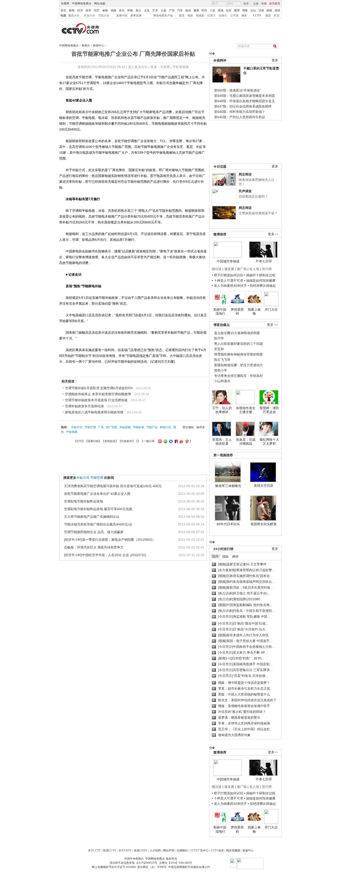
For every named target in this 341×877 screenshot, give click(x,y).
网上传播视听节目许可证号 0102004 (114, 867)
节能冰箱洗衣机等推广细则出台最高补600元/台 (98, 524)
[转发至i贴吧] (176, 441)
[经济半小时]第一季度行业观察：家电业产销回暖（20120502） (109, 539)
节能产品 (152, 427)
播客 (244, 15)
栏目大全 (89, 15)
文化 (147, 10)
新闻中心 (98, 45)
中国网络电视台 (81, 3)
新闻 (71, 10)
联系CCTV (109, 850)
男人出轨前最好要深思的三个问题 (238, 344)
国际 (225, 556)
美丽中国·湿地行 (220, 312)
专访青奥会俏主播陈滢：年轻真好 (238, 376)
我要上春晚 (254, 312)
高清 (181, 15)
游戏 (277, 10)
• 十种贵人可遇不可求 (228, 280)
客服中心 (248, 850)
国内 (215, 556)
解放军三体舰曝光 (228, 486)
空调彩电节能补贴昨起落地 (83, 501)
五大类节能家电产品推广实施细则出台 (91, 516)
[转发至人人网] (170, 441)
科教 (130, 10)
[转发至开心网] (159, 441)
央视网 (65, 3)
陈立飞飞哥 (222, 360)
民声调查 (245, 191)
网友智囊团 (233, 850)
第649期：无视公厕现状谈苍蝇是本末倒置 (244, 96)
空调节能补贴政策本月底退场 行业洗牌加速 (96, 400)
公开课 (234, 15)
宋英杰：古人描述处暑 (222, 442)
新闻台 (86, 45)
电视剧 (200, 15)
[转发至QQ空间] (164, 441)
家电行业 (165, 427)
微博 (237, 10)
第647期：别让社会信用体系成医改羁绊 (243, 106)
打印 (79, 441)
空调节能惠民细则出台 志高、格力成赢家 (93, 532)
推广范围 (111, 427)
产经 (172, 10)
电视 (63, 15)
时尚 (204, 10)
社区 (229, 10)
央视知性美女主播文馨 (245, 410)
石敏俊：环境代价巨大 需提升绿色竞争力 (93, 547)
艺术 (155, 10)
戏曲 (113, 10)
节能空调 (90, 427)
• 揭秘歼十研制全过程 (259, 275)
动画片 (223, 15)
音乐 (122, 10)
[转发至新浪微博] (180, 441)
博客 (245, 10)
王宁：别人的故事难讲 (222, 410)
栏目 (277, 15)
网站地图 (99, 3)
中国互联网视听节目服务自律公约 (189, 867)
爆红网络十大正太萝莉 (269, 442)
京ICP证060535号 (146, 862)
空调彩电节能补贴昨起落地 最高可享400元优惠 (98, 509)
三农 (212, 10)
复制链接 (110, 441)
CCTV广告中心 (199, 850)
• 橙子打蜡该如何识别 (227, 275)
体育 (88, 10)
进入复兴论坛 (138, 67)
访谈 (261, 10)
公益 (163, 10)
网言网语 (245, 174)
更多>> (273, 234)
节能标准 (138, 427)
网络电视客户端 (163, 15)
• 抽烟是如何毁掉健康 (259, 280)
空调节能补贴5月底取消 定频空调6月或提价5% (99, 388)
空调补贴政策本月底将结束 (84, 406)
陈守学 (219, 338)
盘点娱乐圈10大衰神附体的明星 (237, 333)
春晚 (105, 10)
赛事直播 (136, 15)
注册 (256, 3)
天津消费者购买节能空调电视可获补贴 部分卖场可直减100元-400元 (113, 486)
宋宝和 (219, 349)
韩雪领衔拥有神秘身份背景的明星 (238, 354)
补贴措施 (125, 427)
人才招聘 (155, 850)
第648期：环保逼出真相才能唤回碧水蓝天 (244, 101)
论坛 (253, 10)
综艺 (97, 10)
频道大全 (73, 15)
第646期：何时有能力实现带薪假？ (239, 112)
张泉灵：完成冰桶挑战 (245, 442)
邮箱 (269, 10)
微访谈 (217, 269)
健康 (196, 10)
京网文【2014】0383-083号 (175, 862)
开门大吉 (271, 309)
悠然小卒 (220, 370)
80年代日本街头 (228, 524)
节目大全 (103, 15)
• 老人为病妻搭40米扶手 (229, 285)
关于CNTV (125, 850)
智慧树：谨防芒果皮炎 (269, 410)
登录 (246, 3)
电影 (190, 15)
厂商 (101, 427)
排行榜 (267, 269)
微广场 (242, 269)
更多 (275, 60)
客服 (264, 3)
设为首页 (274, 3)
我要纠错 (93, 441)
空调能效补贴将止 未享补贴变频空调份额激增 (98, 394)
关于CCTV (94, 850)
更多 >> (272, 324)
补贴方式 (76, 427)
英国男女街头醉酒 (264, 524)
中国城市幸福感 (228, 261)
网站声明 (168, 850)
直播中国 (121, 15)
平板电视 (71, 432)
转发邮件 (126, 441)
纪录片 (211, 15)
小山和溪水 (222, 381)
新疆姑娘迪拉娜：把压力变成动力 (238, 365)
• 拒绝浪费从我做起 (262, 285)
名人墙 (254, 269)
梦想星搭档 (237, 312)
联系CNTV (140, 850)
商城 (220, 10)
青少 (138, 10)
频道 (268, 15)
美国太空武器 (263, 485)
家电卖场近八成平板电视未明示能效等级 (94, 412)
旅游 (188, 10)
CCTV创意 (217, 850)
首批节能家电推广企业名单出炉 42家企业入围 (97, 494)
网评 (235, 556)
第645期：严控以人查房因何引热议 (239, 117)
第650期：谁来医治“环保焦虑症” (237, 90)
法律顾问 (182, 850)
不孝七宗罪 (264, 261)
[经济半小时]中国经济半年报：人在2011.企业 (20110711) (105, 555)
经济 (80, 10)
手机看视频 (181, 67)
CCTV (257, 15)
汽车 (180, 10)
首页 (63, 10)
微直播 (229, 269)
